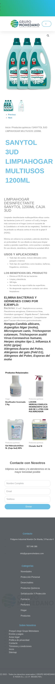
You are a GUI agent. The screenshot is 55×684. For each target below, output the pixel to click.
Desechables (27, 582)
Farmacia (25, 599)
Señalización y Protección (33, 593)
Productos (25, 616)
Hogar (24, 610)
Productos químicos (21, 127)
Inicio (7, 127)
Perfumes (25, 605)
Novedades (26, 571)
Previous (12, 115)
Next (10, 118)
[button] (4, 24)
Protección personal (30, 577)
